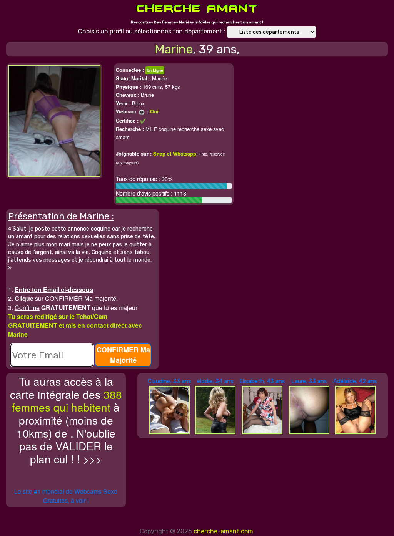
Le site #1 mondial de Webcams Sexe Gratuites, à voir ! (65, 496)
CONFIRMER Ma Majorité (123, 355)
